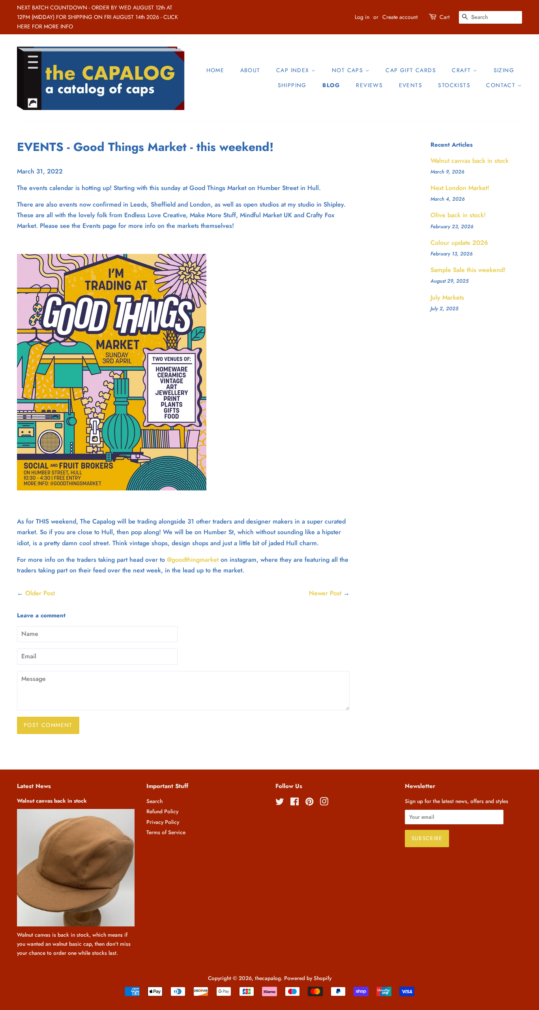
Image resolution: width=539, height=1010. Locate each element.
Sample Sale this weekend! (467, 269)
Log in (362, 17)
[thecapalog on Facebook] (294, 803)
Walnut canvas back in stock (469, 160)
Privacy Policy (162, 822)
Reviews (369, 85)
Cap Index (293, 70)
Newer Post (325, 593)
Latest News (34, 786)
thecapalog (268, 978)
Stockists (454, 85)
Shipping (292, 85)
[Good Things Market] (111, 488)
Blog (331, 85)
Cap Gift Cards (411, 70)
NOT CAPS (348, 70)
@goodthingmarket (193, 559)
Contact (501, 85)
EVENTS (410, 85)
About (250, 70)
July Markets (447, 297)
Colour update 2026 (459, 242)
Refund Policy (162, 811)
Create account (399, 17)
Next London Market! (459, 187)
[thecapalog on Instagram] (324, 803)
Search (154, 801)
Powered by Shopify (307, 978)
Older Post (40, 593)
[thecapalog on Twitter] (279, 803)
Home (215, 70)
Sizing (504, 70)
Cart (444, 17)
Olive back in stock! (458, 215)
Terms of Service (165, 832)
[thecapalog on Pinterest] (309, 803)
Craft (462, 70)
